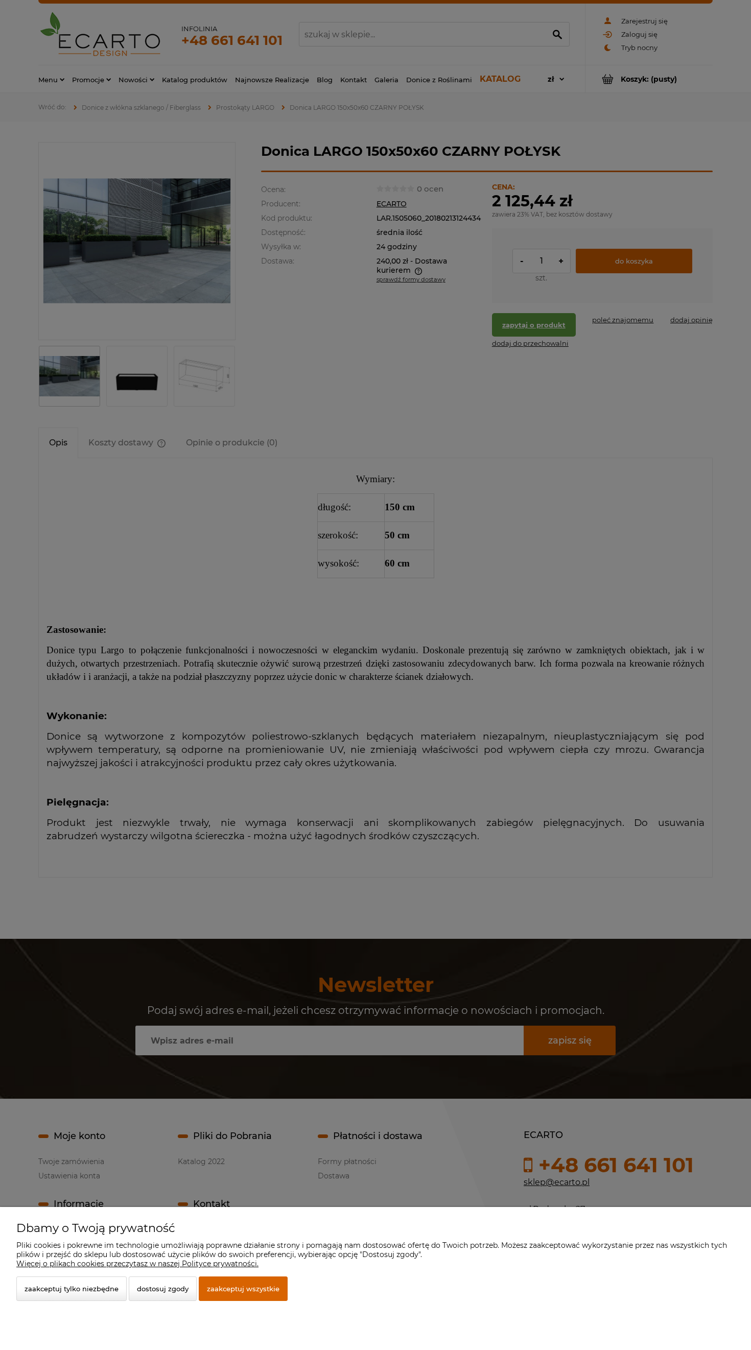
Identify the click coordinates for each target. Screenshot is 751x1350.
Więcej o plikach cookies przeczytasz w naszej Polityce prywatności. (137, 1263)
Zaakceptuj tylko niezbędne (72, 1289)
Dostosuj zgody (163, 1289)
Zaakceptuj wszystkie (243, 1289)
